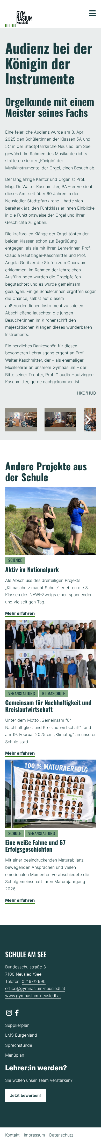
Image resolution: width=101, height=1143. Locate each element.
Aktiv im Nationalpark (32, 569)
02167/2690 (34, 981)
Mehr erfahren (20, 613)
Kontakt (12, 1135)
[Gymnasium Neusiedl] (18, 19)
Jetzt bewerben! (25, 1095)
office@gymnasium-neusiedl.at (35, 988)
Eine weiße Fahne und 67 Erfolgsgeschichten (35, 845)
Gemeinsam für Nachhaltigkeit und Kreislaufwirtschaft (48, 706)
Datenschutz (61, 1135)
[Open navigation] (92, 13)
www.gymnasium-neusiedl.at (33, 995)
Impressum (34, 1135)
